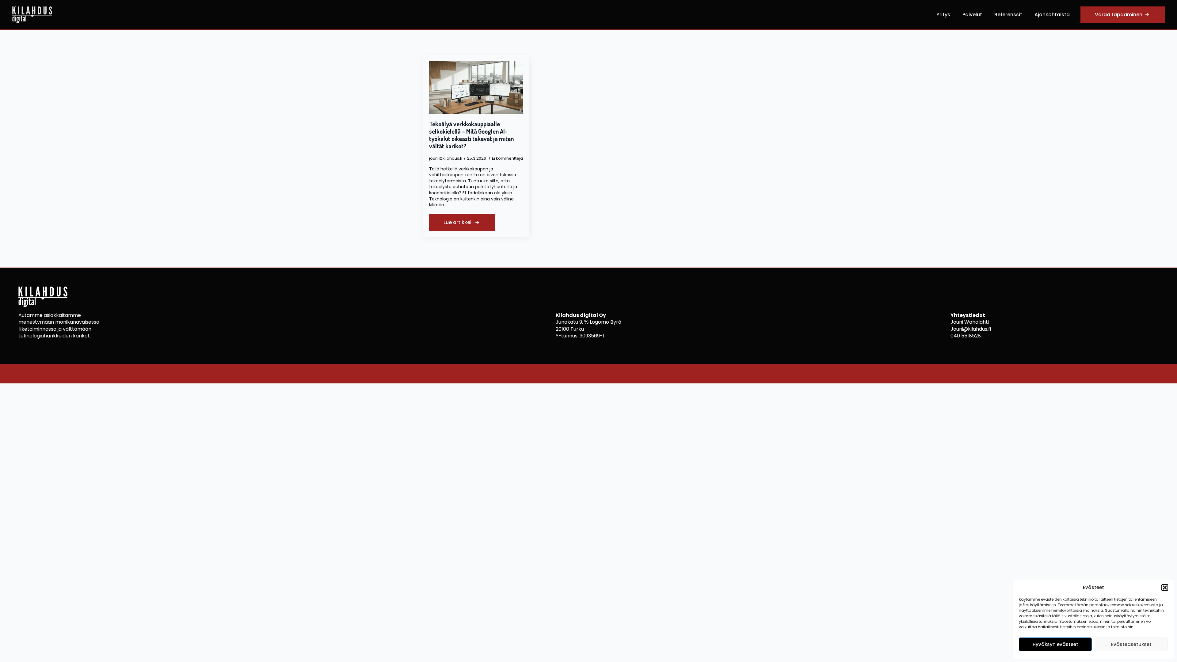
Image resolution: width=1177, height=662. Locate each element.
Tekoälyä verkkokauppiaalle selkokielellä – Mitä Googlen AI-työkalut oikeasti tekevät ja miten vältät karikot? (471, 135)
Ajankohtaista (1052, 14)
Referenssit (1008, 14)
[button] (1165, 587)
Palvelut (972, 14)
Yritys (943, 14)
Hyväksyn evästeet (1055, 644)
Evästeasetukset (1131, 644)
